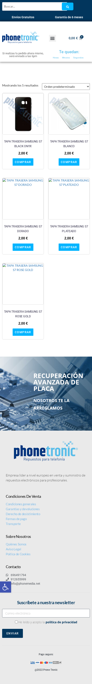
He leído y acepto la (47, 622)
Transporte (13, 524)
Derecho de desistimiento (23, 514)
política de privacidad (61, 622)
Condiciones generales (21, 504)
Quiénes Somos (16, 544)
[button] (5, 587)
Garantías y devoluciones (23, 509)
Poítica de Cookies (18, 554)
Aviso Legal (13, 549)
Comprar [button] (23, 162)
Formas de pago (16, 519)
